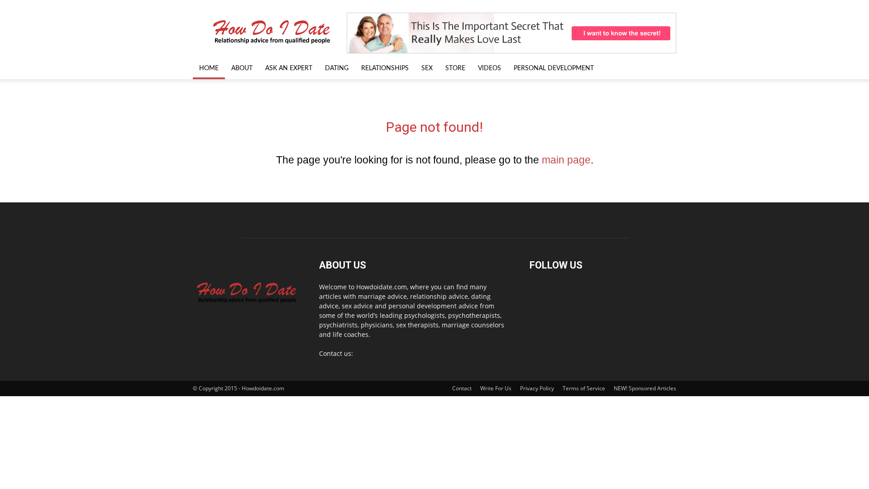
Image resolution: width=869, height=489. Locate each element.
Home (209, 68)
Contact (462, 388)
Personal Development (554, 68)
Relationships (385, 68)
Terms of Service (584, 388)
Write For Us (495, 388)
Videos (489, 68)
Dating (337, 68)
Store (455, 68)
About (242, 68)
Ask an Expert (288, 68)
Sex (427, 68)
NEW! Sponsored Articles (645, 388)
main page (566, 160)
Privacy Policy (537, 388)
